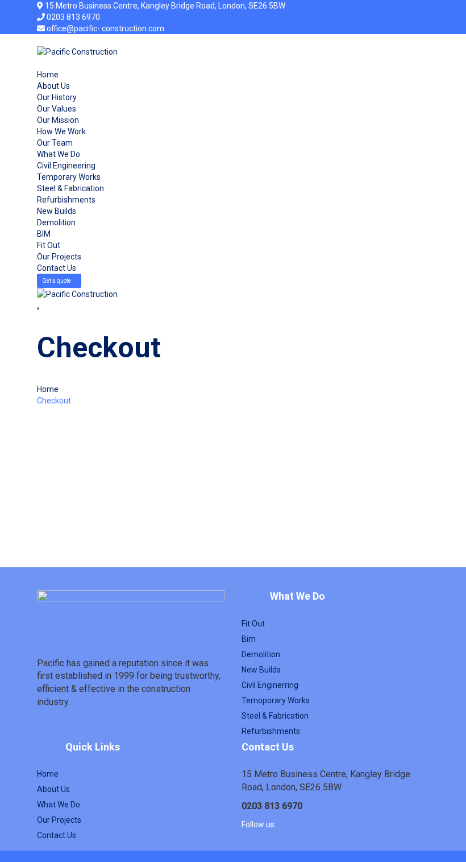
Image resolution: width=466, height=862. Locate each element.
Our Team (55, 142)
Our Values (56, 108)
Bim (249, 639)
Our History (57, 97)
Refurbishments (66, 199)
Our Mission (58, 120)
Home (48, 74)
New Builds (56, 211)
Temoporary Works (276, 700)
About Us (53, 85)
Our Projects (59, 256)
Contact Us (56, 268)
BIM (44, 233)
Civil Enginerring (270, 685)
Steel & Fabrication (70, 188)
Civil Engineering (66, 165)
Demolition (56, 222)
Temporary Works (69, 177)
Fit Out (48, 245)
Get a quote (57, 281)
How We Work (61, 131)
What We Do (58, 154)
